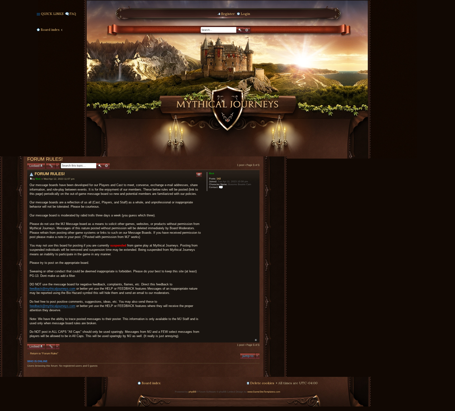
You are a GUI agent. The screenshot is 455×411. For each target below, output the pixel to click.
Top (256, 340)
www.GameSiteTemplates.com (263, 391)
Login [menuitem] (245, 14)
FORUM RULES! (45, 159)
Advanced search (246, 30)
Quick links (52, 14)
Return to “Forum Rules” (44, 353)
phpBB (192, 391)
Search (239, 30)
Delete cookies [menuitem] (262, 383)
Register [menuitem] (228, 14)
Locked (34, 166)
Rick (211, 173)
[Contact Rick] (221, 187)
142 (219, 178)
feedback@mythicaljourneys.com (52, 288)
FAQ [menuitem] (72, 14)
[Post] (31, 179)
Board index (50, 29)
